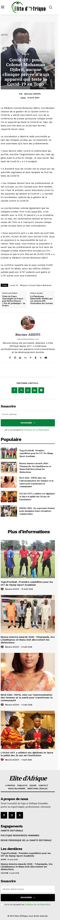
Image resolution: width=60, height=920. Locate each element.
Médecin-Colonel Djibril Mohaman (36, 285)
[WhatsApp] (28, 390)
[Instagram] (15, 357)
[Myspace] (25, 357)
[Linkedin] (20, 357)
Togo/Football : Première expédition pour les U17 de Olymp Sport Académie (36, 453)
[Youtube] (46, 357)
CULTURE (4, 873)
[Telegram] (41, 390)
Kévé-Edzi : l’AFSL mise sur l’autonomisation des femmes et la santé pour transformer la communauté (36, 482)
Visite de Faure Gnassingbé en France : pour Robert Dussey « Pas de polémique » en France (13, 301)
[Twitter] (41, 357)
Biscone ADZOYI (32, 94)
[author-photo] (3, 589)
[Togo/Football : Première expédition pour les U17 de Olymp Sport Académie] (9, 453)
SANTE (26, 54)
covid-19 (14, 285)
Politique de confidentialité (36, 430)
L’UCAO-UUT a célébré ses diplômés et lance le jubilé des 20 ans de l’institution (37, 496)
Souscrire (26, 423)
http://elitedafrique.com (28, 339)
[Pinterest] (30, 357)
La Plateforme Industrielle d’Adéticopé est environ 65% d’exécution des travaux (41, 299)
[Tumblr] (36, 357)
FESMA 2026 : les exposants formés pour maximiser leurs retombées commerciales (37, 511)
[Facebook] (10, 357)
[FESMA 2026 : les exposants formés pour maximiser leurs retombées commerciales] (9, 511)
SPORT (4, 860)
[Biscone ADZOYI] (28, 323)
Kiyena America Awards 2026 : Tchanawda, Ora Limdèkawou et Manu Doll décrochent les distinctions (35, 467)
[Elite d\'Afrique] (28, 7)
